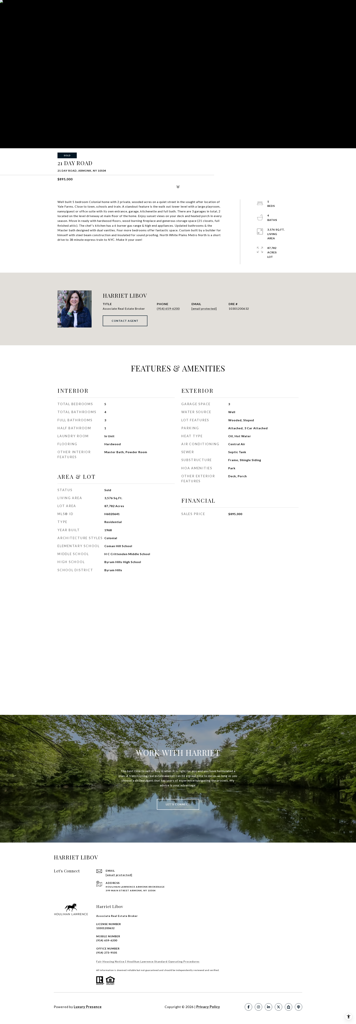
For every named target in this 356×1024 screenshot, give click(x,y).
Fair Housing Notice (110, 961)
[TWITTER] (278, 1007)
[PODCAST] (298, 1007)
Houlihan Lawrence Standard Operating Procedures (163, 961)
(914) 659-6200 (168, 308)
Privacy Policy (208, 1007)
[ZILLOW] (288, 1007)
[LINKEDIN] (268, 1007)
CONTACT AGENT (125, 320)
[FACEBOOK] (248, 1007)
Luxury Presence (88, 1007)
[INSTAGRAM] (258, 1007)
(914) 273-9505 (106, 952)
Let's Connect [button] (178, 804)
